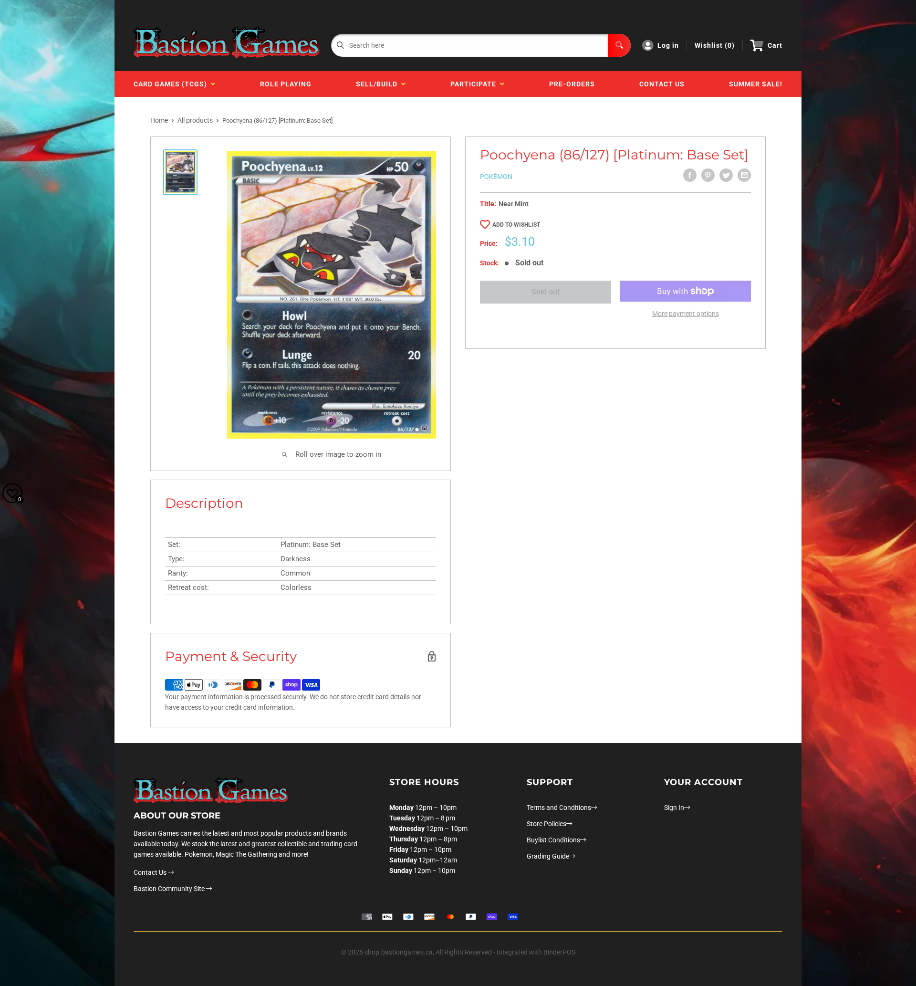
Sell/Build (378, 84)
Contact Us (662, 84)
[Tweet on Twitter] (726, 175)
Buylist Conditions (553, 840)
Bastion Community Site (170, 888)
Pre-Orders (572, 84)
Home (159, 120)
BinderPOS (559, 952)
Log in (668, 45)
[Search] (619, 45)
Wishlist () (715, 45)
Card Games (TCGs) (172, 84)
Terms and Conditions (559, 807)
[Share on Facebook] (690, 175)
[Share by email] (744, 175)
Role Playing (286, 84)
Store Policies (546, 824)
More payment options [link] (685, 313)
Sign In (674, 807)
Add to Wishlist (516, 224)
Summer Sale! (755, 84)
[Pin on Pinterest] (708, 175)
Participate (475, 84)
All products (195, 120)
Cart (775, 45)
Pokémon (496, 176)
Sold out (545, 291)
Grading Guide (548, 856)
